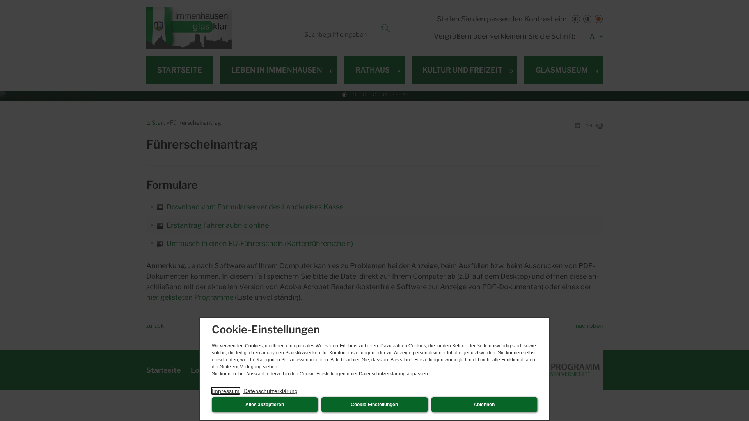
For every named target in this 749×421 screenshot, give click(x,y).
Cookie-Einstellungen (374, 404)
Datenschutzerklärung (270, 391)
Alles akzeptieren (264, 404)
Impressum (226, 391)
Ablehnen (484, 404)
